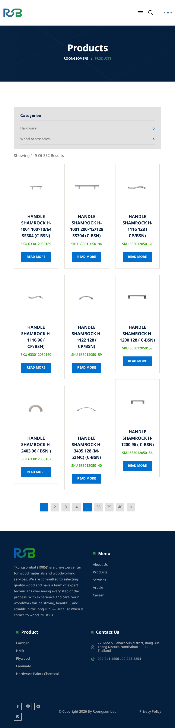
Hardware (28, 128)
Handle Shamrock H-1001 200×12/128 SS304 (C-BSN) (86, 226)
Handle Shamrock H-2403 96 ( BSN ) (36, 444)
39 (109, 507)
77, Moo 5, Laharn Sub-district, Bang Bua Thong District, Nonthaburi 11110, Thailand (129, 647)
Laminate (23, 666)
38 (98, 507)
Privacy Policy (150, 711)
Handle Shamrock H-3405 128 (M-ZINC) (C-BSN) (87, 448)
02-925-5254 (131, 659)
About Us (100, 564)
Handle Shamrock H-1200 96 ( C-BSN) (137, 438)
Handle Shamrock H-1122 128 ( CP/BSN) (87, 337)
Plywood (23, 658)
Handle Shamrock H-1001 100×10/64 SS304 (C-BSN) (35, 226)
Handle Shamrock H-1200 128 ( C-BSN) (137, 333)
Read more (36, 256)
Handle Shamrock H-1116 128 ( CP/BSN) (137, 226)
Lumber (22, 643)
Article (98, 587)
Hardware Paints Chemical (37, 673)
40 (120, 507)
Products (100, 572)
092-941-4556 (108, 659)
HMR (20, 650)
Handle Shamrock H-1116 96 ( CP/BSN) (36, 337)
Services (99, 580)
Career (98, 595)
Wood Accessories (35, 139)
